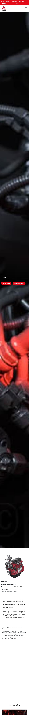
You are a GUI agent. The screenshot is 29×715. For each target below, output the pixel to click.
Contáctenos (6, 283)
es (17, 3)
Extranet (24, 1)
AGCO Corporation (16, 1)
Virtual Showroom (5, 1)
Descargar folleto (19, 283)
